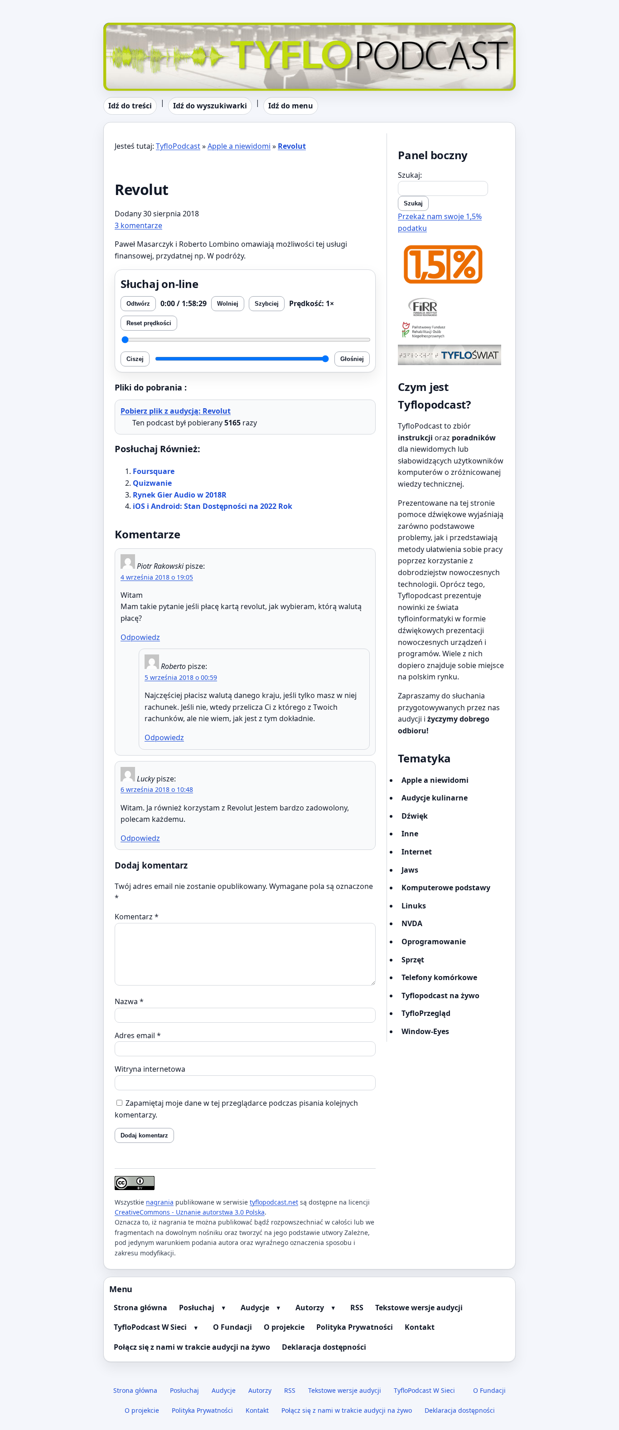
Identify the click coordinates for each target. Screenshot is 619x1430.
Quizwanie (152, 483)
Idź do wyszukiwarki (210, 106)
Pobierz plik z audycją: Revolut (176, 411)
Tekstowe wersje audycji (419, 1308)
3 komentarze (138, 225)
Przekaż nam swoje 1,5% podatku (440, 222)
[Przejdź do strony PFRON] (451, 330)
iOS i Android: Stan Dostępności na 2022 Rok (212, 506)
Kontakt (420, 1327)
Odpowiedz (140, 637)
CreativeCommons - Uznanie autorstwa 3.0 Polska (190, 1212)
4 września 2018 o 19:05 (157, 577)
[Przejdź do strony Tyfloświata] (451, 355)
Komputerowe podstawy (445, 888)
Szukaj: (410, 175)
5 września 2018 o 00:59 (181, 677)
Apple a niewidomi (239, 146)
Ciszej (135, 359)
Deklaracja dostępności (324, 1347)
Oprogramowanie (433, 942)
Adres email (138, 1035)
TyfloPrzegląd (425, 1013)
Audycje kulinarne (434, 798)
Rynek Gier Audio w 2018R (180, 495)
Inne (409, 834)
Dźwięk (414, 816)
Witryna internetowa (150, 1069)
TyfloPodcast (125, 28)
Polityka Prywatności (354, 1327)
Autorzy (309, 1308)
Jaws (409, 870)
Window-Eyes (425, 1031)
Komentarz (137, 917)
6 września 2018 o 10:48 (157, 789)
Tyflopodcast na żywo (440, 996)
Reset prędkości (148, 323)
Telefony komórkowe (439, 977)
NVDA (411, 923)
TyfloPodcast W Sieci (150, 1327)
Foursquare (153, 471)
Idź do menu (290, 106)
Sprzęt (412, 960)
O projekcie (284, 1327)
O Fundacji (232, 1327)
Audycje (255, 1308)
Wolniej (227, 303)
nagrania (160, 1202)
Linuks (413, 906)
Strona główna (140, 1308)
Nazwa (129, 1001)
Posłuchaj (196, 1308)
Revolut (292, 146)
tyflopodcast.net (274, 1202)
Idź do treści (130, 106)
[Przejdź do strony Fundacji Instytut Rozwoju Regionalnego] (451, 306)
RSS (356, 1308)
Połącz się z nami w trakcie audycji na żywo (192, 1347)
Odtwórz (138, 303)
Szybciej (267, 303)
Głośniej (352, 359)
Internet (416, 852)
